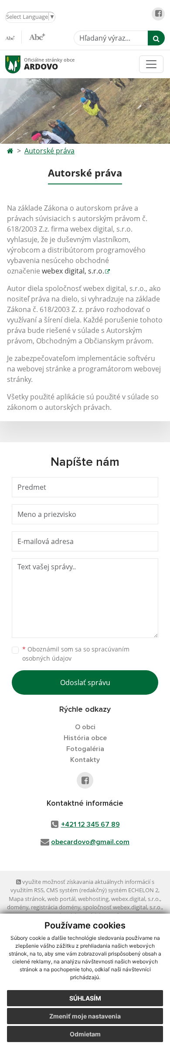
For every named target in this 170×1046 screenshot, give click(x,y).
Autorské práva (49, 151)
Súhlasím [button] (85, 998)
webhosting (93, 899)
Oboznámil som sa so (75, 653)
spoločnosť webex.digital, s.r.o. (122, 907)
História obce (85, 737)
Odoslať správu (85, 682)
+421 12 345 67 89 (90, 824)
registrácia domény (55, 907)
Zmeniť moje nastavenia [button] (85, 1016)
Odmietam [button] (85, 1034)
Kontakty (85, 759)
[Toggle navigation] (151, 64)
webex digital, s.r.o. (73, 271)
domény (17, 907)
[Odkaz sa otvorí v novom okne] (158, 14)
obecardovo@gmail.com (90, 841)
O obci (85, 727)
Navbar (21, 64)
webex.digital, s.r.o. (135, 899)
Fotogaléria (85, 748)
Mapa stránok (27, 899)
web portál (61, 899)
